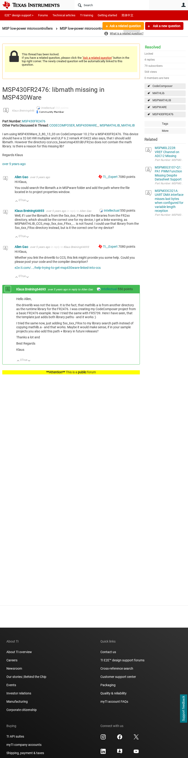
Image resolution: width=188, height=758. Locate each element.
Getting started (107, 15)
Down (28, 201)
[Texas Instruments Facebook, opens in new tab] (119, 738)
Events (11, 685)
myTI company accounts (23, 745)
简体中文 (127, 15)
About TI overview (19, 652)
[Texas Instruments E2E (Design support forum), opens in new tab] (119, 753)
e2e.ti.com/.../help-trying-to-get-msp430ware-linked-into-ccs (58, 268)
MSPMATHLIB (161, 100)
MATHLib (158, 93)
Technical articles (64, 15)
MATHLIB (128, 125)
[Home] (34, 5)
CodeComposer (162, 86)
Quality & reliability (113, 693)
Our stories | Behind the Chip (26, 677)
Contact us (108, 652)
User (183, 5)
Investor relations (18, 693)
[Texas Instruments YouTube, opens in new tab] (136, 753)
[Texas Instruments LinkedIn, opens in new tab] (103, 753)
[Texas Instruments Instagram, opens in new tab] (103, 738)
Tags (165, 123)
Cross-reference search (116, 668)
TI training (86, 15)
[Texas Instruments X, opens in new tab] (136, 738)
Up (17, 201)
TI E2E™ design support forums (122, 660)
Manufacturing (17, 701)
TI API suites (15, 736)
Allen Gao (22, 177)
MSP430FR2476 (162, 114)
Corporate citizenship (21, 710)
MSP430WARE (86, 125)
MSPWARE (159, 107)
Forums (43, 15)
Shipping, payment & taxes (25, 753)
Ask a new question (166, 26)
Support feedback (183, 708)
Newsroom (14, 668)
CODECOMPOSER (62, 125)
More (165, 130)
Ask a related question (125, 26)
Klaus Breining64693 (24, 110)
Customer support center (118, 677)
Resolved (153, 47)
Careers (11, 660)
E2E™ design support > (19, 15)
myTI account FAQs (114, 701)
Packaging (108, 685)
